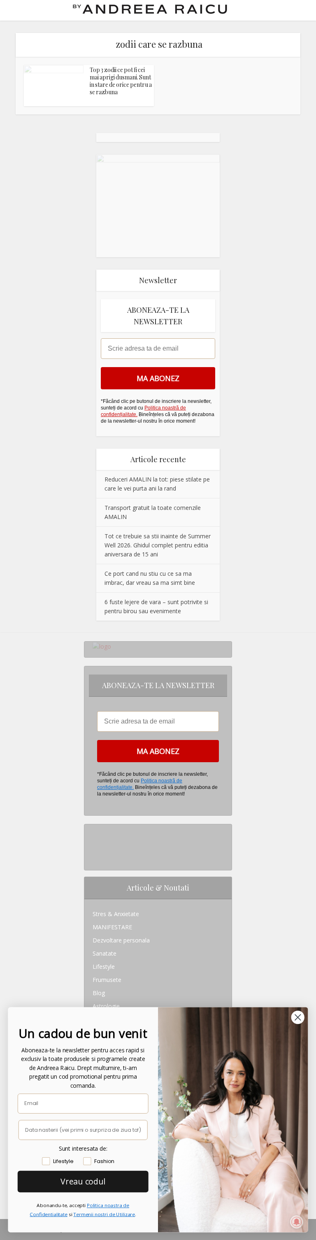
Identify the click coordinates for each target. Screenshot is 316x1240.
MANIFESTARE (112, 927)
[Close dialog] (298, 1017)
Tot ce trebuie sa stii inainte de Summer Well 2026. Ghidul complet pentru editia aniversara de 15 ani (158, 545)
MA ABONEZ (158, 378)
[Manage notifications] (296, 1221)
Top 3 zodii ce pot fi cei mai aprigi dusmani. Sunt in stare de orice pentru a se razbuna (121, 81)
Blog (99, 993)
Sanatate (104, 953)
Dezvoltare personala (121, 940)
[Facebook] (95, 844)
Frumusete (107, 980)
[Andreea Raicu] (150, 9)
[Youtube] (95, 857)
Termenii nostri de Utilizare (104, 1214)
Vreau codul (82, 1181)
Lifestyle (104, 966)
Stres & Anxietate (116, 914)
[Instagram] (95, 831)
